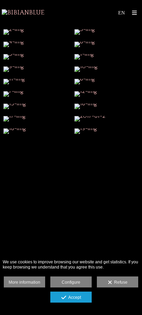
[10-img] (106, 69)
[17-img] (35, 119)
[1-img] (106, 57)
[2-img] (35, 32)
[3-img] (106, 32)
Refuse (120, 282)
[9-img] (35, 69)
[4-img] (35, 44)
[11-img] (35, 81)
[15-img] (35, 106)
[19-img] (106, 131)
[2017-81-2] (106, 119)
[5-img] (35, 57)
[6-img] (106, 81)
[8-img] (106, 44)
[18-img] (35, 131)
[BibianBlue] (23, 13)
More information (24, 282)
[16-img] (106, 106)
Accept (73, 297)
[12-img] (106, 94)
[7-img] (35, 94)
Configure (71, 282)
